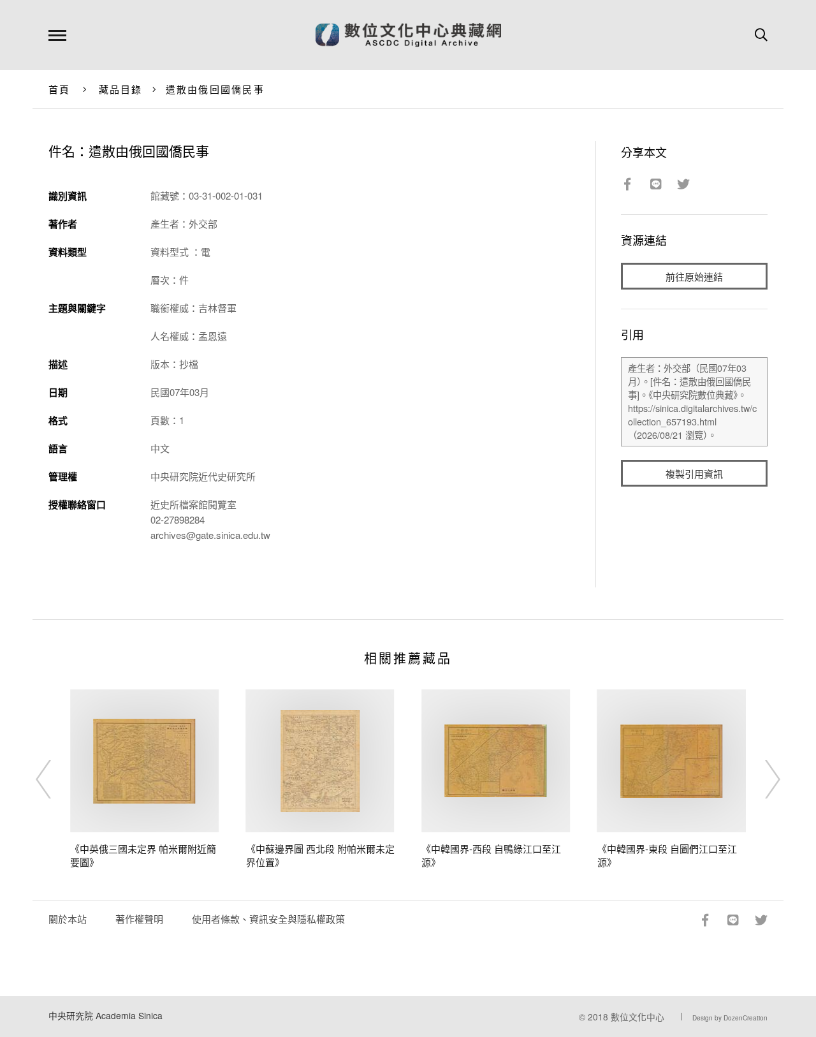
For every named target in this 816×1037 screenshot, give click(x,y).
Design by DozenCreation (730, 1017)
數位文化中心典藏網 (408, 35)
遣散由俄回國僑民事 (215, 89)
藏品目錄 (121, 89)
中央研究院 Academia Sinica (105, 1015)
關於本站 (67, 918)
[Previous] (55, 779)
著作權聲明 (139, 918)
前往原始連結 (694, 276)
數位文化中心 (637, 1016)
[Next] (761, 779)
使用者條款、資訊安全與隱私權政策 (268, 918)
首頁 (59, 89)
